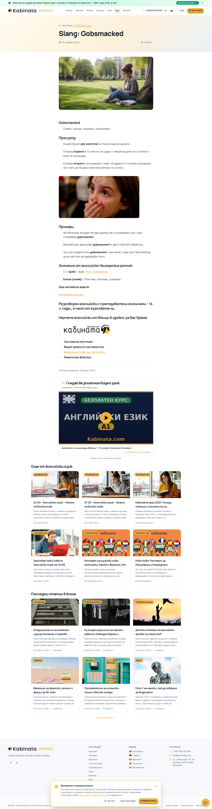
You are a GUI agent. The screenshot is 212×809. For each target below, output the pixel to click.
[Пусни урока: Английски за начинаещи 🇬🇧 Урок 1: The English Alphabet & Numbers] (106, 417)
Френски (135, 759)
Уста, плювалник (96, 271)
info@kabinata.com (182, 755)
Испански (135, 763)
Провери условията (186, 3)
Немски (134, 755)
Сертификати (95, 767)
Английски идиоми (71, 294)
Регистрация (195, 10)
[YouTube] (17, 762)
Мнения (92, 775)
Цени (109, 10)
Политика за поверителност (92, 795)
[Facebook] (10, 762)
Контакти (127, 10)
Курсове (79, 10)
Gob (65, 271)
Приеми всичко (148, 801)
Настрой (111, 801)
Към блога (67, 25)
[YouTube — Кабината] (165, 10)
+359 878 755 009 (182, 751)
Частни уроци (95, 763)
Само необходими (127, 801)
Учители (90, 10)
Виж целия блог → (106, 717)
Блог (117, 10)
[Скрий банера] (202, 2)
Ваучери (100, 10)
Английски (136, 751)
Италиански (137, 767)
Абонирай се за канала (138, 452)
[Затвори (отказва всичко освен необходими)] (156, 786)
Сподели (148, 42)
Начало (69, 10)
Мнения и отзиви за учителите (84, 352)
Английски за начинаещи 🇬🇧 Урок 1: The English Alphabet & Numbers (97, 448)
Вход (182, 10)
